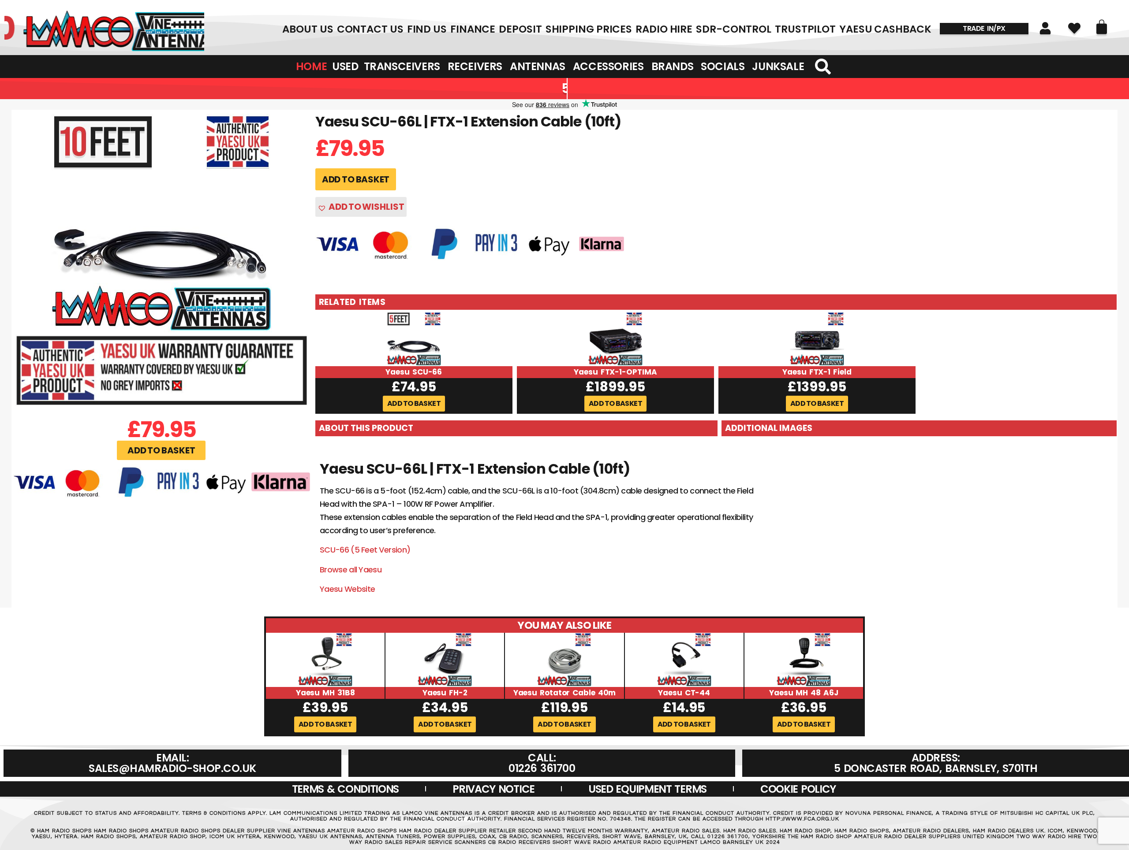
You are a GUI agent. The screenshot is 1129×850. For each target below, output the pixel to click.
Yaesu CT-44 (684, 692)
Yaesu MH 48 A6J (803, 692)
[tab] (516, 428)
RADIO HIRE (664, 29)
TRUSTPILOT (805, 29)
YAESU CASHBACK (885, 29)
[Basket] (1102, 27)
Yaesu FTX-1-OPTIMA (615, 372)
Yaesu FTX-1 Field (816, 372)
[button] (161, 450)
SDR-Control (733, 29)
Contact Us (370, 29)
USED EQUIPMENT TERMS (647, 789)
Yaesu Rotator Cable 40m (564, 692)
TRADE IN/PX (984, 28)
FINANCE (472, 29)
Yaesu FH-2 (444, 692)
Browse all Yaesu (350, 569)
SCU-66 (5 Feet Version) (365, 549)
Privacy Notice (493, 789)
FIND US (427, 29)
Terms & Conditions (345, 789)
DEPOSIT (520, 29)
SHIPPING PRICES (589, 29)
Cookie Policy (798, 789)
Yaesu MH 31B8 (325, 692)
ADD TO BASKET (355, 179)
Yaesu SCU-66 (413, 372)
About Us (307, 29)
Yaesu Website (347, 588)
